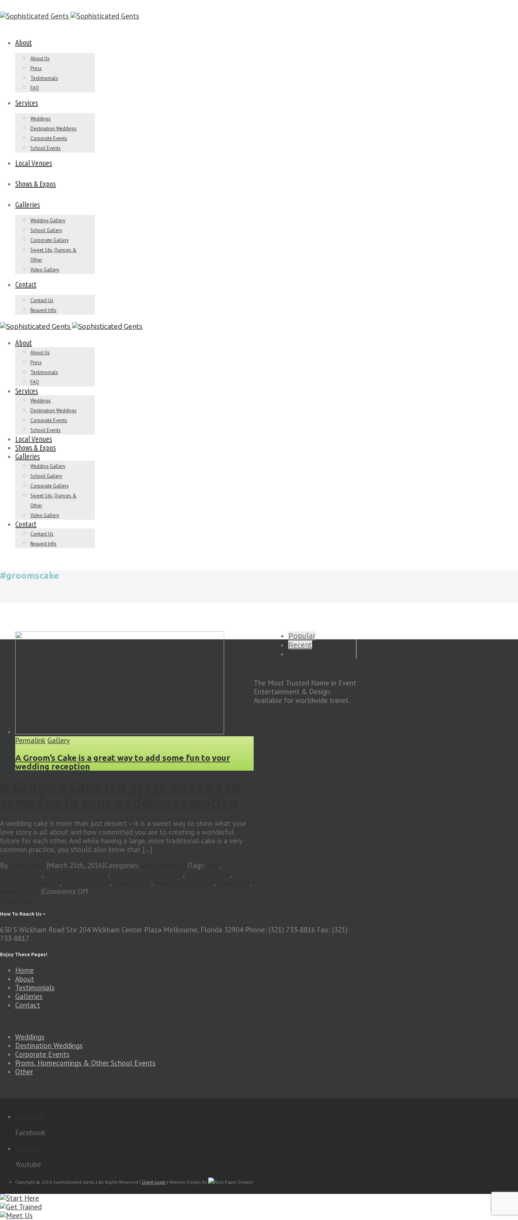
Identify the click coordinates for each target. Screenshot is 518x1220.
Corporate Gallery (49, 240)
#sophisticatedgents (76, 874)
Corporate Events (48, 138)
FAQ (34, 88)
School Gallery (46, 230)
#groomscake (20, 874)
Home (24, 970)
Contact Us (41, 300)
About (23, 42)
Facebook (30, 1116)
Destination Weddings (53, 128)
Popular (302, 635)
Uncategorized (164, 865)
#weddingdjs (132, 882)
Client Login (153, 1182)
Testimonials (44, 78)
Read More (17, 900)
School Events (45, 148)
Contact (25, 284)
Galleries (27, 204)
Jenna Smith (27, 865)
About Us (40, 58)
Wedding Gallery (47, 220)
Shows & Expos (35, 183)
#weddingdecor (86, 882)
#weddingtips (20, 891)
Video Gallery (44, 269)
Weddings (40, 118)
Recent (300, 644)
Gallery (58, 740)
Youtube (28, 1148)
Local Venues (33, 163)
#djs (213, 865)
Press (36, 68)
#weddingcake (208, 874)
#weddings (233, 882)
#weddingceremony (30, 882)
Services (26, 102)
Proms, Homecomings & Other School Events (85, 1062)
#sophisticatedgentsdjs (147, 874)
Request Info (43, 310)
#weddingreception (184, 882)
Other (24, 1071)
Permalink (30, 740)
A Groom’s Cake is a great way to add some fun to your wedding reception (122, 762)
